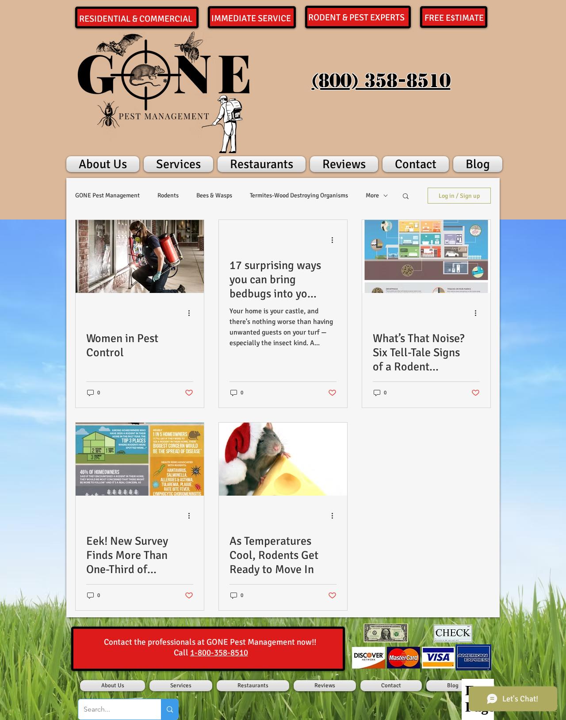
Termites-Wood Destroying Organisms (299, 195)
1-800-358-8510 (219, 652)
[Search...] (169, 709)
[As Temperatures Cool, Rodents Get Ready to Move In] (283, 459)
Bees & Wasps (214, 195)
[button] (406, 196)
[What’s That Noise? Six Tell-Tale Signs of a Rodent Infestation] (426, 256)
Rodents (168, 195)
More (372, 195)
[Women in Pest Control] (140, 256)
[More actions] (192, 313)
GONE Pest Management (107, 195)
